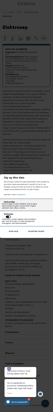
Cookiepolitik (20, 195)
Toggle (8, 217)
